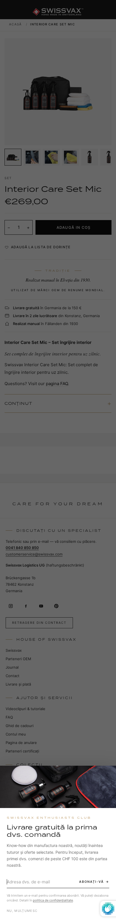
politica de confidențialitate (53, 900)
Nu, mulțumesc (22, 911)
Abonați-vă (91, 882)
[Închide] (106, 775)
